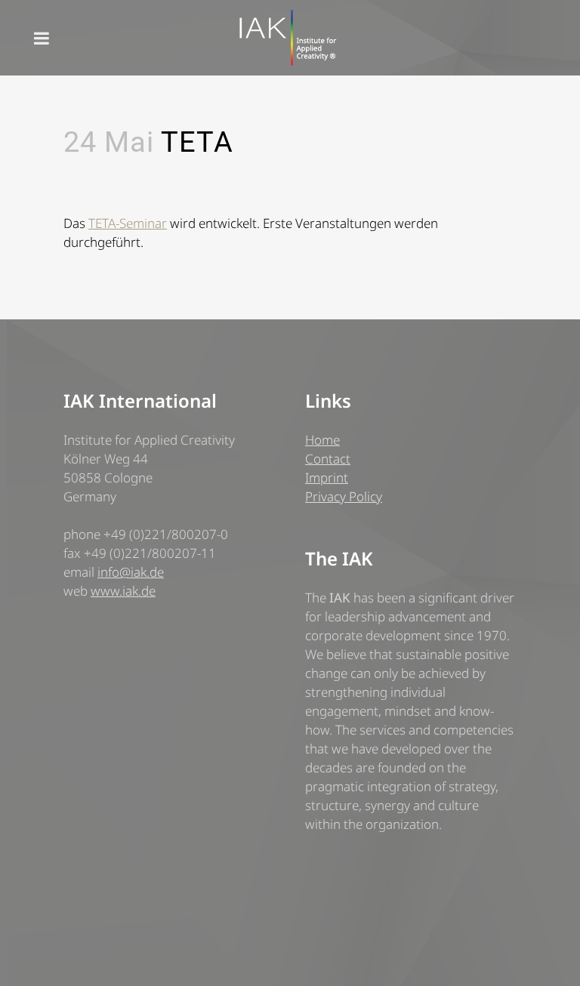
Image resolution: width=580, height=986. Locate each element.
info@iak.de (130, 572)
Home (322, 439)
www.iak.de (123, 590)
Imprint (326, 477)
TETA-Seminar (127, 223)
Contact (327, 458)
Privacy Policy (343, 496)
